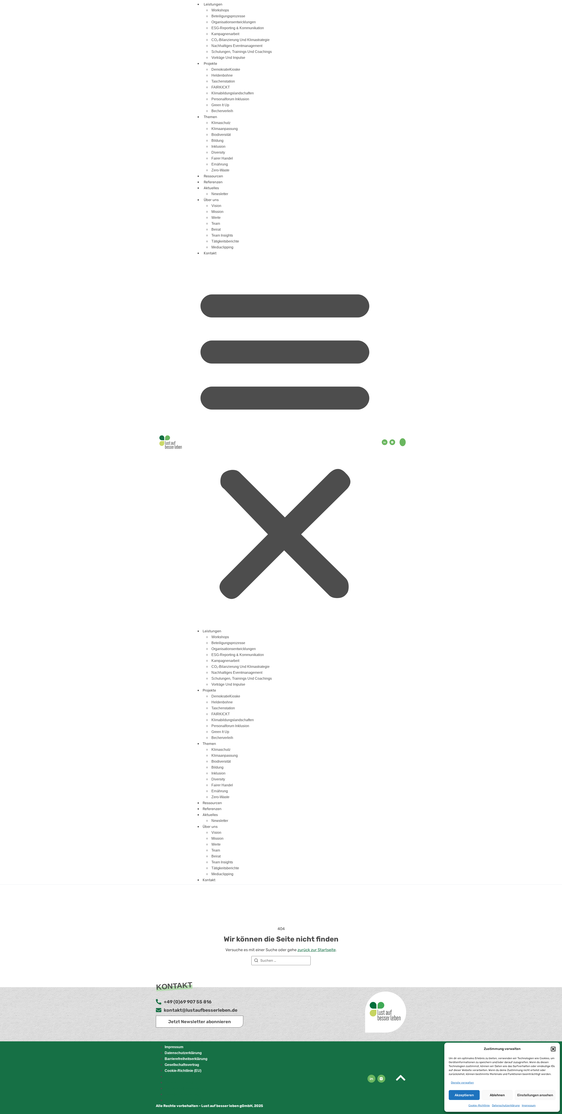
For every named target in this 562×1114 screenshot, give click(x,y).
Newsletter (219, 194)
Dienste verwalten (462, 1082)
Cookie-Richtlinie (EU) (183, 1071)
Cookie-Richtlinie (479, 1105)
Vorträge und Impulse (228, 57)
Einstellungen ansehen (535, 1095)
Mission (217, 212)
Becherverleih (222, 111)
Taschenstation (223, 81)
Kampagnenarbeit (225, 34)
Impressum (529, 1105)
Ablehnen (497, 1095)
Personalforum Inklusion (230, 99)
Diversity (218, 152)
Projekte (210, 63)
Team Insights (222, 235)
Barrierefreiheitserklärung (186, 1059)
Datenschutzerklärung (506, 1105)
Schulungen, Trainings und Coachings (241, 52)
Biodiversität (221, 135)
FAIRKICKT (220, 87)
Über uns (211, 200)
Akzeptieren (464, 1095)
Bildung (217, 140)
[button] (553, 1049)
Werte (216, 217)
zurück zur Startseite (316, 949)
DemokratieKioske (225, 69)
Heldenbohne (222, 75)
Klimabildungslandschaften (232, 93)
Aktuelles (211, 188)
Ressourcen (213, 176)
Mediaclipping (222, 247)
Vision (216, 206)
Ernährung (219, 164)
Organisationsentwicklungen (233, 22)
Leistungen (213, 4)
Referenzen (213, 182)
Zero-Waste (220, 170)
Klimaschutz (221, 123)
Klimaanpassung (224, 129)
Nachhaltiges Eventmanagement (236, 46)
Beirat (216, 229)
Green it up (220, 105)
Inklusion (218, 146)
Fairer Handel (222, 158)
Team (215, 223)
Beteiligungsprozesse (228, 16)
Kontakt (210, 253)
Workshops (220, 10)
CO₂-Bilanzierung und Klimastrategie (240, 40)
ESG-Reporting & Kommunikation (237, 28)
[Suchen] (256, 961)
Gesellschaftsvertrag (182, 1065)
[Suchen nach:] (281, 960)
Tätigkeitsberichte (225, 241)
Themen (210, 117)
